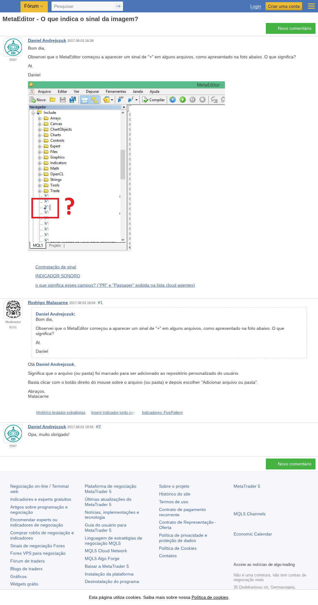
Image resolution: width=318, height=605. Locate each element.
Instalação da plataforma (109, 573)
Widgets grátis (24, 583)
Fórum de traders (27, 560)
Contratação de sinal (55, 266)
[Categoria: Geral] (11, 30)
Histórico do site (174, 493)
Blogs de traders (26, 568)
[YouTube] (267, 556)
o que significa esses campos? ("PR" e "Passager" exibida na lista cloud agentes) (115, 285)
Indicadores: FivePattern (162, 412)
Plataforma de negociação (110, 489)
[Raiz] (4, 30)
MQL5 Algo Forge (102, 558)
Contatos (168, 555)
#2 (98, 426)
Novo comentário (294, 28)
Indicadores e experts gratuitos (40, 499)
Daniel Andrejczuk (47, 40)
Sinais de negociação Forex (37, 545)
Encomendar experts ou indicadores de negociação (36, 522)
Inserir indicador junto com (113, 412)
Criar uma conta (284, 6)
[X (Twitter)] (257, 556)
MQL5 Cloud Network (106, 550)
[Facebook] (237, 556)
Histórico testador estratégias (60, 412)
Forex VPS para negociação (38, 553)
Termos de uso (173, 501)
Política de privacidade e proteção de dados (183, 538)
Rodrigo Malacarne (48, 302)
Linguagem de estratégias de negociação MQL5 (113, 541)
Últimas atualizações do (108, 502)
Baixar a (107, 566)
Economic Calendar (253, 533)
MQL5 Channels (250, 513)
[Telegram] (247, 556)
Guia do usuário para (105, 527)
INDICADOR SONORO (57, 275)
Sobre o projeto (174, 486)
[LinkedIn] (277, 556)
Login (255, 6)
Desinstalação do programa (112, 581)
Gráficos (18, 576)
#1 (100, 302)
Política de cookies (210, 597)
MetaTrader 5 (247, 486)
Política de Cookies (178, 548)
